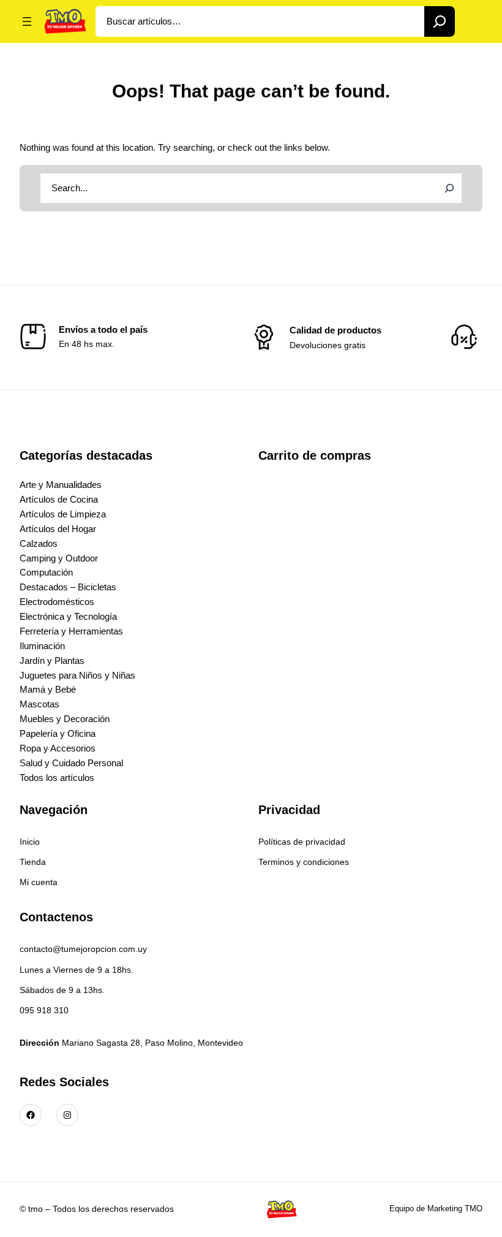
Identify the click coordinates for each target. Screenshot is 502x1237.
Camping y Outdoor (59, 558)
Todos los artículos (57, 777)
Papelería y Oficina (58, 733)
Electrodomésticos (57, 601)
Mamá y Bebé (48, 689)
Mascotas (39, 704)
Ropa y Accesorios (58, 748)
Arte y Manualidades (61, 484)
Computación (46, 572)
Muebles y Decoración (65, 719)
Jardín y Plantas (52, 660)
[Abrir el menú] (27, 21)
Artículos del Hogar (58, 528)
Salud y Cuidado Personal (71, 763)
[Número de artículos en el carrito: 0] (473, 21)
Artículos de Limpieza (63, 514)
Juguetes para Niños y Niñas (77, 675)
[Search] (439, 21)
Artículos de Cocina (59, 499)
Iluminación (42, 646)
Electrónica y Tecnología (68, 616)
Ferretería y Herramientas (71, 631)
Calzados (39, 543)
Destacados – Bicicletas (68, 587)
